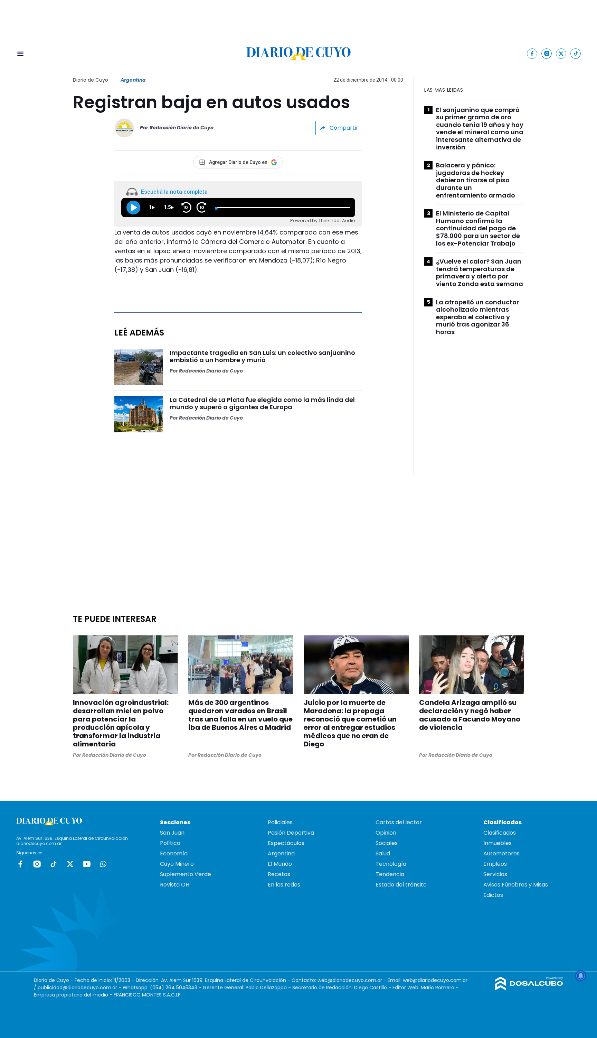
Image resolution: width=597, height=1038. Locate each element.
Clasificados (499, 833)
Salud (383, 853)
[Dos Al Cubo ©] (529, 988)
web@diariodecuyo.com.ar (350, 980)
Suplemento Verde (185, 874)
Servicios (495, 874)
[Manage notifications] (580, 975)
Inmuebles (497, 843)
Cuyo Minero (177, 864)
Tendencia (390, 874)
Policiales (280, 822)
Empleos (495, 864)
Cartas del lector (399, 822)
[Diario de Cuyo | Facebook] (532, 53)
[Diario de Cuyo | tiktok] (575, 53)
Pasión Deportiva (291, 833)
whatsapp (103, 864)
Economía (174, 853)
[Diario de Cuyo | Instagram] (546, 53)
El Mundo (280, 864)
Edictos (493, 895)
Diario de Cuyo (90, 79)
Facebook (20, 864)
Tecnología (391, 864)
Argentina (133, 79)
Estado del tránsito (401, 885)
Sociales (387, 843)
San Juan (172, 833)
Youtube (87, 864)
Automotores (501, 853)
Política (170, 843)
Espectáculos (286, 843)
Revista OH (174, 885)
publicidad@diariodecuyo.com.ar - (80, 987)
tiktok (53, 864)
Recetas (279, 874)
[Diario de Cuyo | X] (561, 53)
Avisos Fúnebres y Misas (515, 885)
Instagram (37, 864)
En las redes (284, 885)
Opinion (386, 833)
